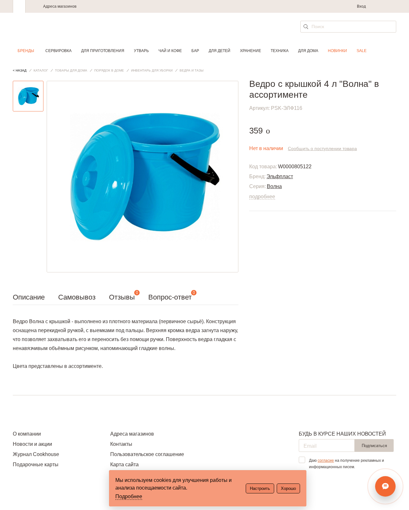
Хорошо (288, 488)
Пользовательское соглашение (147, 454)
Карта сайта (124, 464)
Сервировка (58, 51)
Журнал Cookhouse (36, 454)
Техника (280, 51)
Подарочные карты (35, 464)
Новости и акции (32, 444)
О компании (27, 434)
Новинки (337, 51)
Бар (195, 51)
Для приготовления (102, 51)
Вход (361, 6)
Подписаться (374, 445)
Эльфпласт (279, 176)
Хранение (250, 51)
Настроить (260, 488)
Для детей (219, 51)
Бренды (26, 51)
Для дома (308, 51)
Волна (274, 186)
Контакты (121, 444)
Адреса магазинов (59, 6)
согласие (326, 460)
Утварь (141, 51)
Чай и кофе (170, 51)
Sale (362, 51)
